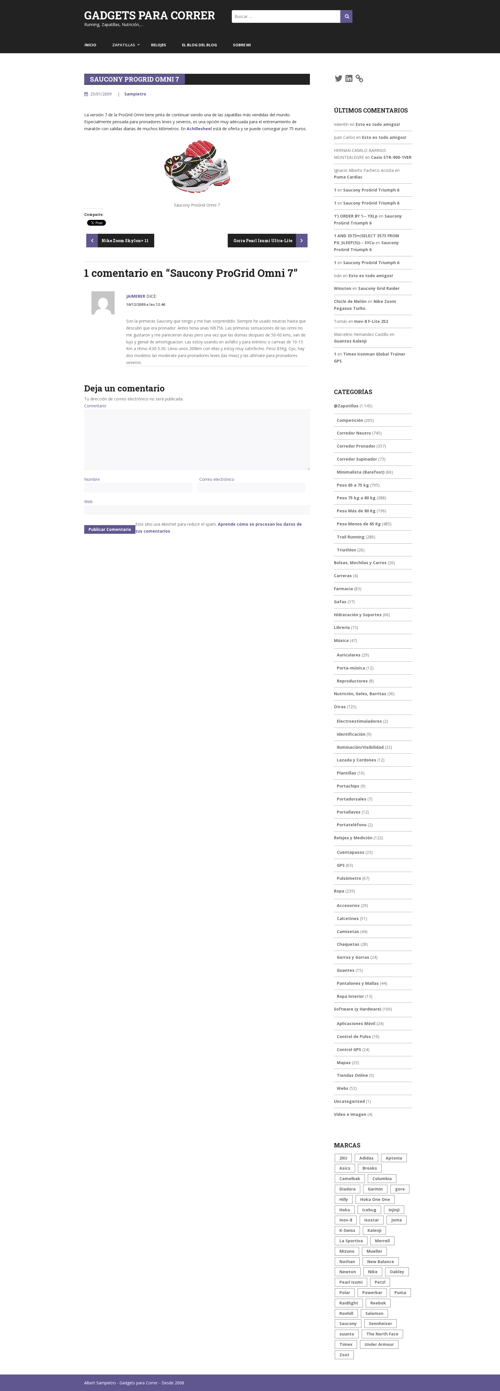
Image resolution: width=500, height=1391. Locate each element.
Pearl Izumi (351, 1282)
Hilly (343, 1199)
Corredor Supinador (357, 459)
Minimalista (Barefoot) (361, 472)
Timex (345, 1344)
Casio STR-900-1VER (391, 157)
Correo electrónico (216, 479)
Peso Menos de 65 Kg (359, 524)
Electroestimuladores (359, 721)
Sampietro (135, 94)
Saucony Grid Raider (379, 288)
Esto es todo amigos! (378, 124)
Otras (340, 706)
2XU (343, 1158)
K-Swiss (347, 1230)
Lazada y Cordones (356, 760)
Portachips (348, 786)
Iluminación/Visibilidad (360, 747)
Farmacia (343, 588)
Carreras (343, 575)
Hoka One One (375, 1199)
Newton (347, 1271)
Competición (350, 420)
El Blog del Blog (199, 44)
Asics (344, 1168)
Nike (373, 1271)
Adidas (366, 1158)
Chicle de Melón (350, 301)
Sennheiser (380, 1323)
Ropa (339, 891)
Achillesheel (199, 128)
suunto (346, 1334)
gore (400, 1189)
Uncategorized (349, 1101)
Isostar (371, 1220)
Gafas (340, 601)
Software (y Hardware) (357, 1009)
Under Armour (379, 1344)
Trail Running (351, 537)
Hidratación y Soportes (358, 614)
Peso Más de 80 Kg (356, 511)
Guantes (345, 970)
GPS (341, 865)
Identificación (351, 734)
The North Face (382, 1334)
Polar (344, 1292)
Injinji (394, 1209)
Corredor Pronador (356, 446)
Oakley (397, 1271)
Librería (342, 627)
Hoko (344, 1209)
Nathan (347, 1261)
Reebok (378, 1303)
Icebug (369, 1209)
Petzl (380, 1282)
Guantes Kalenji (350, 341)
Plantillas (346, 773)
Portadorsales (351, 799)
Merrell (382, 1240)
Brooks (370, 1168)
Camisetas (348, 931)
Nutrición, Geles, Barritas (360, 693)
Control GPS (349, 1049)
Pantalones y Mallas (358, 983)
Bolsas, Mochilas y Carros (360, 562)
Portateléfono (352, 824)
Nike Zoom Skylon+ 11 (124, 240)
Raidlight (348, 1303)
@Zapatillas (346, 406)
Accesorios (348, 905)
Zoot (344, 1354)
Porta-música (351, 668)
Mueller (374, 1251)
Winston (342, 288)
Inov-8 (345, 1220)
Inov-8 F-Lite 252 (371, 321)
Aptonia (394, 1158)
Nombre (92, 479)
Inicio (90, 44)
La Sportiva (351, 1240)
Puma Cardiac (348, 177)
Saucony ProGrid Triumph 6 (371, 190)
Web (88, 501)
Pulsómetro (349, 878)
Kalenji (374, 1230)
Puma (400, 1292)
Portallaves (349, 812)
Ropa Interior (350, 996)
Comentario (95, 406)
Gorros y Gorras (353, 957)
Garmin (375, 1189)
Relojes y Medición (353, 837)
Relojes (158, 44)
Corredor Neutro (354, 433)
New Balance (380, 1261)
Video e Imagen (350, 1114)
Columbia (382, 1178)
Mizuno (346, 1251)
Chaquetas (348, 944)
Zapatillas (123, 44)
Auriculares (349, 655)
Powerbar (372, 1292)
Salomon (374, 1313)
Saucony (348, 1323)
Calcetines (348, 918)
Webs (342, 1088)
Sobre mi (242, 44)
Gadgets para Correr (149, 15)
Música (341, 640)
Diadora (347, 1189)
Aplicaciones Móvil (356, 1023)
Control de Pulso (354, 1036)
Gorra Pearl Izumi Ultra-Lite (263, 240)
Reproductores (352, 681)
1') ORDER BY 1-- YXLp (356, 216)
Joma (396, 1220)
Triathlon (346, 550)
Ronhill (346, 1313)
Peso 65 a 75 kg (353, 485)
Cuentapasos (350, 852)
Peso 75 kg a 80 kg (356, 498)
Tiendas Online (352, 1075)
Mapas (344, 1062)
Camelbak (349, 1178)
